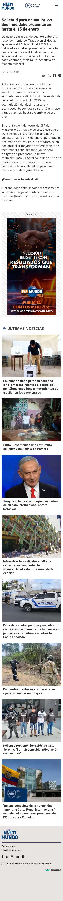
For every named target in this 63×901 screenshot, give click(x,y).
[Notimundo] (8, 6)
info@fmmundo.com (11, 850)
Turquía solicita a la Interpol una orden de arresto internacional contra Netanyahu (30, 505)
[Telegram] (59, 75)
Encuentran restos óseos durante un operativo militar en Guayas (29, 691)
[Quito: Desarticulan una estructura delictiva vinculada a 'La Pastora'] (31, 419)
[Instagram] (12, 856)
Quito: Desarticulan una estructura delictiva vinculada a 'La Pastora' (27, 447)
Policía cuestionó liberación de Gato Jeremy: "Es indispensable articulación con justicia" (30, 749)
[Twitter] (49, 75)
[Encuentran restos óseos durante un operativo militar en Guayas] (31, 664)
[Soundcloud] (17, 856)
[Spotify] (23, 856)
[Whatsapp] (43, 75)
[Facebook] (54, 75)
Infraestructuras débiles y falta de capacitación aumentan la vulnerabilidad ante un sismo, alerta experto (28, 567)
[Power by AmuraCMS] (53, 870)
